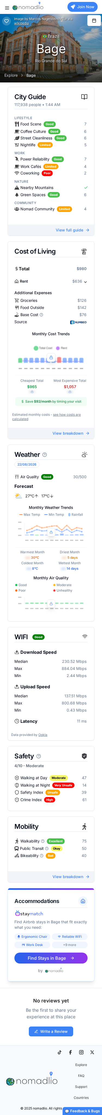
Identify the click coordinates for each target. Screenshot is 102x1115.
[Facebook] (70, 1052)
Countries (81, 1098)
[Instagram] (81, 1052)
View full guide (69, 230)
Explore (11, 75)
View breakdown (67, 433)
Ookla (42, 735)
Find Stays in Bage (47, 958)
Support (81, 1087)
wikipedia (21, 23)
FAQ (81, 1076)
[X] (92, 1052)
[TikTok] (59, 1052)
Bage (31, 75)
